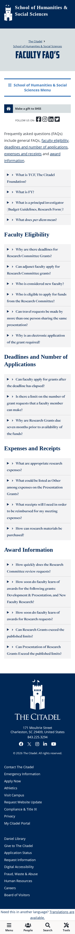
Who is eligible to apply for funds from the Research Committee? (36, 297)
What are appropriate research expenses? (34, 466)
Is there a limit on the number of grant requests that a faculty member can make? (36, 403)
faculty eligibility (55, 140)
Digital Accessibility (19, 867)
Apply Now (12, 781)
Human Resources (18, 881)
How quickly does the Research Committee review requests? (35, 568)
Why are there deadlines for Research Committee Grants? (32, 252)
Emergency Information (22, 774)
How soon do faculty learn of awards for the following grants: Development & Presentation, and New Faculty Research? (36, 591)
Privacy (9, 816)
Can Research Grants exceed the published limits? (35, 633)
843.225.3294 (37, 737)
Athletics (10, 788)
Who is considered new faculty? (40, 283)
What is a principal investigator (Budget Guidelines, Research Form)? (35, 206)
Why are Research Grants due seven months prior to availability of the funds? (34, 427)
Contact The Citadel (19, 767)
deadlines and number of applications (36, 146)
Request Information (20, 860)
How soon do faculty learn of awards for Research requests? (33, 616)
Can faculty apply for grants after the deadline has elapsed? (36, 382)
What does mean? (36, 219)
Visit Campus (14, 795)
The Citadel (30, 753)
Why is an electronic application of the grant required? (36, 338)
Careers (10, 888)
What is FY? (25, 192)
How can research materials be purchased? (34, 531)
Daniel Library (14, 838)
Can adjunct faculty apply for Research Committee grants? (33, 270)
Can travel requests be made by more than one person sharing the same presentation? (37, 318)
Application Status (18, 852)
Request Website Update (23, 802)
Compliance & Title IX (20, 809)
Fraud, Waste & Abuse (21, 874)
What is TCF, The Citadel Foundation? (31, 178)
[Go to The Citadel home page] (8, 12)
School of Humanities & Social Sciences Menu (40, 87)
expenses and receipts (23, 153)
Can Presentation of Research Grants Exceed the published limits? (34, 650)
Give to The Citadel (18, 846)
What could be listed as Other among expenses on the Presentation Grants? (35, 487)
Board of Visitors (17, 895)
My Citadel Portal (17, 823)
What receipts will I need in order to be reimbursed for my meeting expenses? (37, 511)
